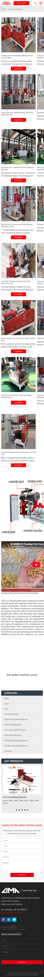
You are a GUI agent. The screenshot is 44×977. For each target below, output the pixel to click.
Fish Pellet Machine (12, 735)
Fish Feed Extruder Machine (16, 719)
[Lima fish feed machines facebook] (3, 919)
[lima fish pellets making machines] (9, 919)
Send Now (22, 875)
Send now (22, 962)
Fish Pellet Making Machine (16, 741)
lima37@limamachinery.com (11, 912)
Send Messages (11, 934)
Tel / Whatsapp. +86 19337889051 (14, 910)
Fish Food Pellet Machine (15, 730)
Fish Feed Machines (12, 725)
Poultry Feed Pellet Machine (16, 746)
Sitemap (19, 975)
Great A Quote (21, 3)
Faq (6, 709)
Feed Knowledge (11, 714)
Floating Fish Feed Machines (30, 975)
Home (3, 9)
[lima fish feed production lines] (14, 919)
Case (6, 704)
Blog (6, 698)
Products (8, 751)
